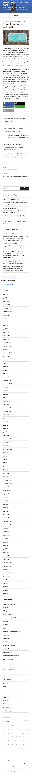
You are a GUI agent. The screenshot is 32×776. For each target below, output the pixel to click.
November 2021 (7, 442)
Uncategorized (19, 120)
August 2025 (6, 315)
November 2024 (7, 346)
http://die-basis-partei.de (9, 642)
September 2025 (7, 311)
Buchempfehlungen (8, 614)
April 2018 (5, 590)
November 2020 (7, 483)
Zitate (4, 686)
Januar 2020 (6, 518)
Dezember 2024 (7, 342)
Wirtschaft (9, 121)
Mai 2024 (5, 366)
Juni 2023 (5, 390)
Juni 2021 (5, 459)
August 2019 (6, 535)
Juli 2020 (5, 497)
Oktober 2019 (6, 528)
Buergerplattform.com (16, 3)
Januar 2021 (6, 477)
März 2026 (6, 301)
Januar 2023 (6, 404)
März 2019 (6, 552)
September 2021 (7, 449)
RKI (6, 88)
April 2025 (5, 329)
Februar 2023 (6, 401)
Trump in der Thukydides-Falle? (11, 199)
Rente (4, 662)
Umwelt (5, 673)
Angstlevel (21, 52)
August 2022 (6, 418)
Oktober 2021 (6, 446)
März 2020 (6, 511)
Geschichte (6, 635)
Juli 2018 (5, 580)
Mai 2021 (5, 463)
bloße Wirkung (24, 63)
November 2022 (7, 411)
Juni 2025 (5, 322)
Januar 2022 (6, 435)
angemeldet (11, 147)
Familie (4, 628)
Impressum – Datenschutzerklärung (12, 770)
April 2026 (5, 298)
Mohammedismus (8, 659)
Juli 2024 (5, 360)
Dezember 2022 (7, 408)
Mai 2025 (5, 325)
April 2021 (5, 466)
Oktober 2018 (6, 569)
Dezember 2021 (7, 439)
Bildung (5, 611)
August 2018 (6, 576)
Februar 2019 (6, 556)
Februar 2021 (6, 473)
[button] (8, 103)
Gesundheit (9, 120)
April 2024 (5, 370)
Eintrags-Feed (6, 704)
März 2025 (6, 332)
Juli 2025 (5, 318)
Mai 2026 (5, 294)
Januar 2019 (6, 559)
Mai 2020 (5, 504)
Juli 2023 (5, 387)
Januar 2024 (6, 377)
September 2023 (7, 384)
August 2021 (6, 452)
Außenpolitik (6, 607)
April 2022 (5, 432)
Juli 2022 (5, 421)
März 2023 (6, 397)
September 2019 (7, 531)
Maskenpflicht (6, 50)
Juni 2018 (5, 583)
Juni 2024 (5, 363)
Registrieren (6, 697)
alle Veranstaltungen (8, 284)
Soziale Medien (7, 666)
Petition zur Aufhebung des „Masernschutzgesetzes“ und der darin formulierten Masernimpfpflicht (13, 210)
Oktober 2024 (6, 349)
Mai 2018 (5, 586)
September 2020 (7, 490)
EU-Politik (5, 624)
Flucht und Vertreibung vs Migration (12, 631)
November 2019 (7, 525)
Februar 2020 (6, 514)
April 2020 (5, 507)
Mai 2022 (5, 428)
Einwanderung (6, 621)
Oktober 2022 (6, 415)
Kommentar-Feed (7, 707)
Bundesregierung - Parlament (15, 118)
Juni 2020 (5, 501)
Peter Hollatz (20, 21)
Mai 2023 (5, 394)
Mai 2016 (5, 593)
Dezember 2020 (7, 480)
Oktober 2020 (6, 487)
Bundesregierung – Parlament (11, 618)
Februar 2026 (6, 305)
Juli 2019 (5, 538)
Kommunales (6, 649)
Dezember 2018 (7, 562)
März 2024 (6, 373)
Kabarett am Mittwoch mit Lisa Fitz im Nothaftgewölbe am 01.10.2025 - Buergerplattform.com (13, 253)
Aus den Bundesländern (9, 604)
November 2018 (7, 566)
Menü (17, 15)
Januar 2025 (6, 339)
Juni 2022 (5, 425)
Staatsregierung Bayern (9, 669)
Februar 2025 (6, 335)
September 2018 (7, 573)
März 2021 (6, 470)
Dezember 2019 (7, 521)
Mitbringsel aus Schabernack (11, 655)
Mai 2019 (5, 545)
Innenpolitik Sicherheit (9, 645)
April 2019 (5, 549)
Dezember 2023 (7, 380)
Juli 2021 (5, 456)
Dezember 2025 (7, 308)
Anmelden (5, 700)
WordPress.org (7, 711)
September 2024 (7, 353)
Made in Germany (8, 652)
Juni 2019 (5, 542)
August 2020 (6, 494)
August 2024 (6, 356)
